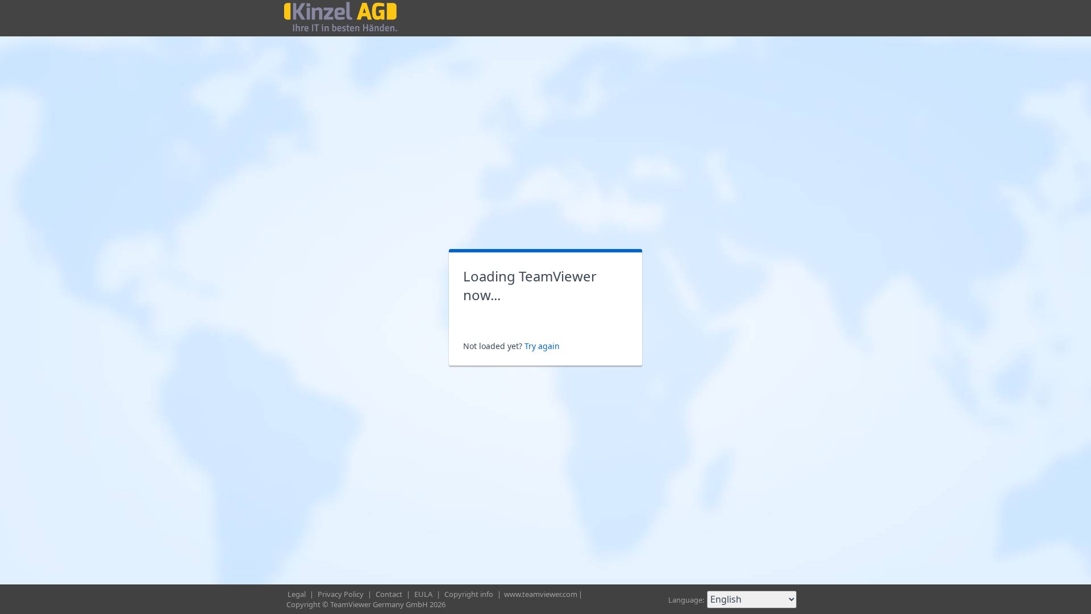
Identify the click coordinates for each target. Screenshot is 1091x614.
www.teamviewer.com (540, 594)
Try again (542, 346)
